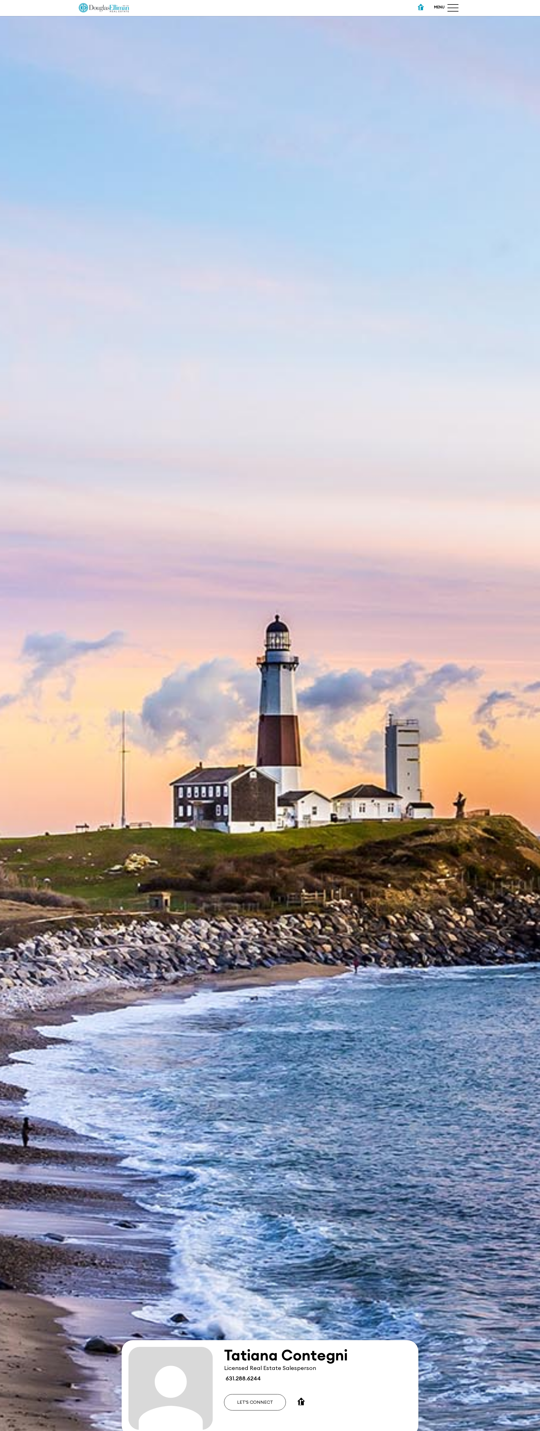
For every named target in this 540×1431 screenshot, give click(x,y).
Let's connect (255, 1402)
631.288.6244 (242, 1379)
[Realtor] (421, 7)
